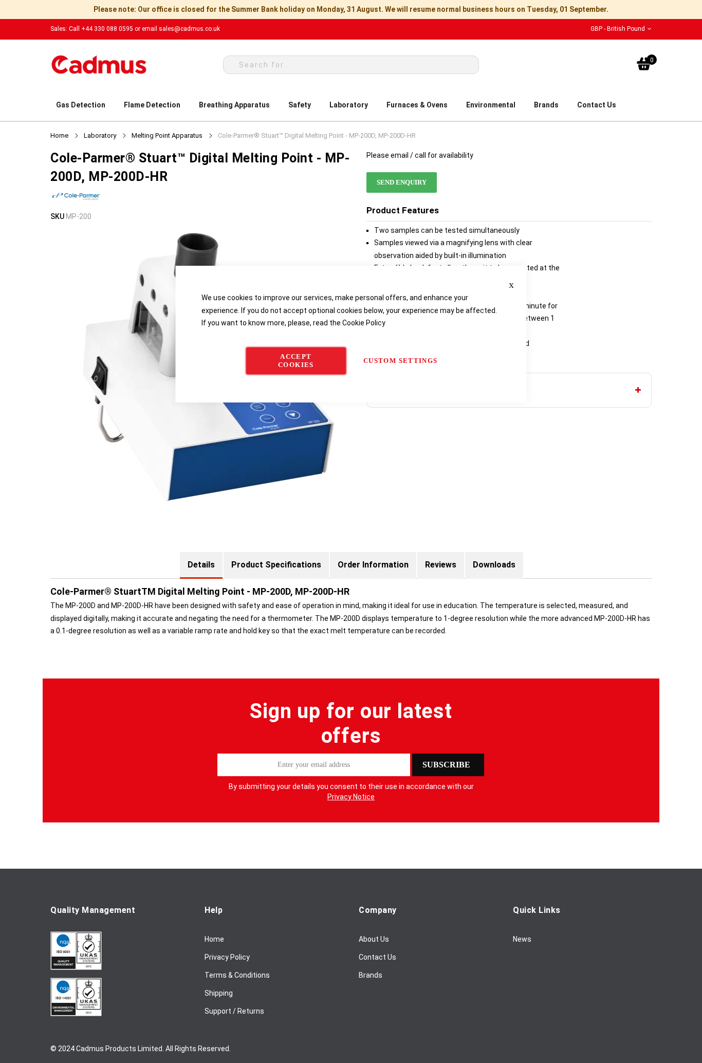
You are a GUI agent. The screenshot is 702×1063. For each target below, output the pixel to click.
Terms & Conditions (237, 975)
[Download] (76, 967)
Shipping (219, 993)
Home (59, 135)
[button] (621, 29)
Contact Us (377, 957)
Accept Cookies (295, 361)
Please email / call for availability (419, 155)
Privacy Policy (227, 957)
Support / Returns (234, 1011)
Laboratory (100, 135)
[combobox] (351, 65)
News (522, 939)
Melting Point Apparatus (167, 135)
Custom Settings (400, 360)
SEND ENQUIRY (402, 182)
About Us (374, 939)
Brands (370, 975)
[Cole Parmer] (76, 204)
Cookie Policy (363, 323)
